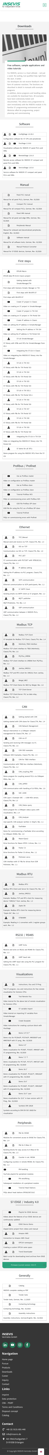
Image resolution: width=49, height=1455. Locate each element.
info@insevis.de (13, 1434)
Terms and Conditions (12, 1407)
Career (5, 1375)
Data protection (9, 1398)
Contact (5, 1384)
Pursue (5, 1363)
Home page (7, 1359)
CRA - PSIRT (7, 1403)
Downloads (7, 1371)
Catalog (5, 1415)
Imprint (5, 1394)
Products (6, 1367)
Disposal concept (10, 1411)
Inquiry (5, 1380)
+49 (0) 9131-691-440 (15, 1429)
